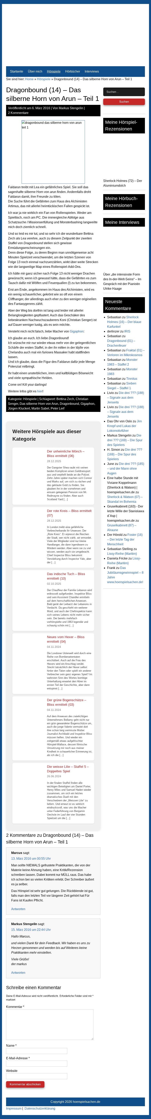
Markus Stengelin (71, 108)
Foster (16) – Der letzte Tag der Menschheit (125, 539)
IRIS (127, 331)
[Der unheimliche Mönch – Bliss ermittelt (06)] (29, 462)
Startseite (16, 71)
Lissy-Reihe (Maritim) (122, 553)
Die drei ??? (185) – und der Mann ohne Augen (125, 468)
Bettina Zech (65, 399)
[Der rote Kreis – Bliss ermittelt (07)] (29, 522)
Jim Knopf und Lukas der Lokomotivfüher (124, 426)
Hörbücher (72, 71)
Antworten (18, 909)
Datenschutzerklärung (40, 1108)
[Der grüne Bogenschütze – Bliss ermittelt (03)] (29, 711)
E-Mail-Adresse (18, 1058)
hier (39, 391)
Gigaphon (77, 331)
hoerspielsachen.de (86, 1101)
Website (11, 1070)
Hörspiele (54, 71)
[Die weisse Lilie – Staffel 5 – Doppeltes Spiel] (29, 777)
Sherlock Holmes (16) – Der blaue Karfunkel (124, 322)
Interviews (92, 71)
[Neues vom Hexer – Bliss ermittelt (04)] (29, 648)
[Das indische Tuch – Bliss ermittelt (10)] (29, 585)
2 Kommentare (18, 113)
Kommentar (15, 1006)
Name (11, 1045)
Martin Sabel (40, 408)
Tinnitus (131, 378)
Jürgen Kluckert (19, 408)
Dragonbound (69, 403)
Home (29, 79)
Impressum (13, 1108)
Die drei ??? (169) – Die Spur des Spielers (124, 440)
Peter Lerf (57, 408)
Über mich (35, 71)
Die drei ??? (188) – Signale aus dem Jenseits (125, 397)
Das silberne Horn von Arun (39, 403)
